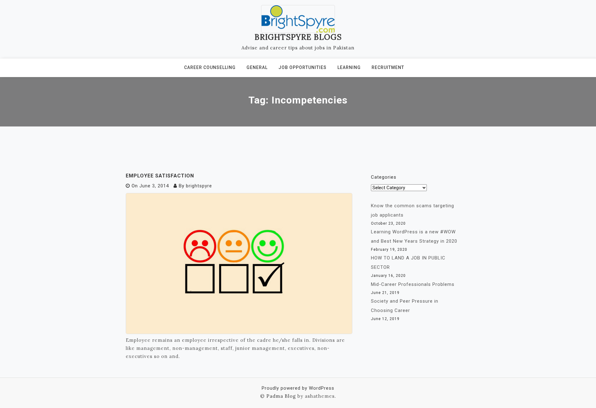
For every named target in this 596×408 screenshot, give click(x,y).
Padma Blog (281, 396)
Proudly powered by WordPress (298, 388)
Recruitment (388, 67)
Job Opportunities (302, 67)
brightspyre (199, 186)
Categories (383, 177)
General (257, 67)
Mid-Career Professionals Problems (412, 284)
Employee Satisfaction (160, 176)
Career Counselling (210, 67)
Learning (349, 67)
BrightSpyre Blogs (298, 37)
